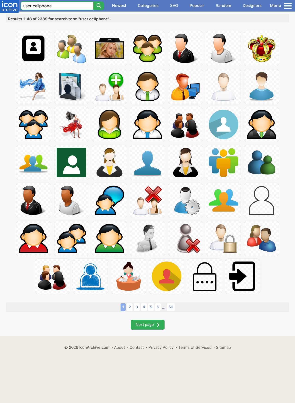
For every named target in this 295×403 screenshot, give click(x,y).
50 (170, 307)
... (163, 307)
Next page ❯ (147, 324)
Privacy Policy (161, 347)
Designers (252, 5)
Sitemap (223, 347)
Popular (197, 5)
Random (223, 5)
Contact (137, 347)
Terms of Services (194, 347)
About (119, 347)
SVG (174, 5)
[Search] (98, 5)
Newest (119, 5)
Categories (148, 5)
